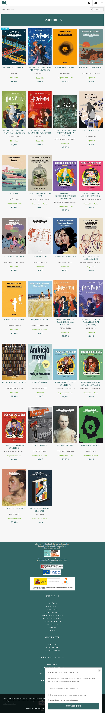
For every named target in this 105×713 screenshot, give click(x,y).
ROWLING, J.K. (39, 73)
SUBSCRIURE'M (73, 706)
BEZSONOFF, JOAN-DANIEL (14, 262)
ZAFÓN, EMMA (14, 199)
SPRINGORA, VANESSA (65, 451)
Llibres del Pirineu (52, 615)
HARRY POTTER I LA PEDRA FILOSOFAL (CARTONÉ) (91, 322)
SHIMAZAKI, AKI (90, 136)
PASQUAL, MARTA (14, 325)
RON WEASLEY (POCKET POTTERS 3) (65, 383)
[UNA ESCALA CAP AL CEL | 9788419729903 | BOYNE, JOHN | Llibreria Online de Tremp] (91, 424)
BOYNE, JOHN (91, 451)
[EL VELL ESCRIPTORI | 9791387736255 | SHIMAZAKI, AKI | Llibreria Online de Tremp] (91, 109)
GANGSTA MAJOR (40, 445)
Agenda (52, 627)
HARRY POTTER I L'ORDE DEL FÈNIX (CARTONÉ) (40, 68)
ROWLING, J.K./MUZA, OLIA (65, 388)
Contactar (52, 647)
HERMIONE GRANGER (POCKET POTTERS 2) (90, 383)
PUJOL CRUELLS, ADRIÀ (91, 73)
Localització (52, 650)
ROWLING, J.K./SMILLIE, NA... (14, 451)
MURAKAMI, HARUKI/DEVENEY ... (65, 139)
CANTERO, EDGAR (39, 451)
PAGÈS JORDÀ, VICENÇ (14, 388)
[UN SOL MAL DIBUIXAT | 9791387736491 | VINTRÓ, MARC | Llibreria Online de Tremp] (65, 46)
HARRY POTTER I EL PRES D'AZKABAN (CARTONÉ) (14, 131)
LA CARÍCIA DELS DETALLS (14, 382)
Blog (52, 630)
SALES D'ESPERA (39, 256)
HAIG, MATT (14, 73)
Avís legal (52, 665)
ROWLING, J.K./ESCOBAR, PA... (65, 202)
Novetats (52, 609)
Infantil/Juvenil (52, 618)
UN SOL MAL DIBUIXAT (65, 67)
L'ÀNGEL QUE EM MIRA (14, 319)
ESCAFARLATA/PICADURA (91, 67)
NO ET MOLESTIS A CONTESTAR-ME (90, 257)
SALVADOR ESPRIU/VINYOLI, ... (91, 262)
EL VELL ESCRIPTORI (91, 130)
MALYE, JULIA (14, 514)
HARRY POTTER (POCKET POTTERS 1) (14, 446)
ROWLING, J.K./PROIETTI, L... (90, 388)
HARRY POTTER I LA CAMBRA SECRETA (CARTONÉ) (65, 322)
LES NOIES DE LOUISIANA (14, 508)
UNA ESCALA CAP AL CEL (91, 445)
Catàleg (52, 603)
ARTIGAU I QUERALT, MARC (40, 199)
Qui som (52, 644)
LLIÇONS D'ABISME (39, 319)
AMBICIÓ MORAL (39, 382)
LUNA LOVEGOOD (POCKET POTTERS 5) (90, 194)
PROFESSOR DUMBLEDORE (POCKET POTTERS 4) (65, 196)
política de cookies (9, 704)
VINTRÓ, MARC (65, 73)
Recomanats (52, 606)
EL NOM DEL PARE (65, 445)
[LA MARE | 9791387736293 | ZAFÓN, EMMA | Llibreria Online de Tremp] (14, 172)
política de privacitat (79, 695)
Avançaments (52, 612)
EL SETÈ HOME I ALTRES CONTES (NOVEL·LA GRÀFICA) (65, 133)
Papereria (52, 624)
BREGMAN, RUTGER (39, 388)
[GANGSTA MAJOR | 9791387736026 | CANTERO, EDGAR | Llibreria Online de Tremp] (40, 424)
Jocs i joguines (52, 621)
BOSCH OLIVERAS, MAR (39, 325)
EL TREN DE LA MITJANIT (14, 67)
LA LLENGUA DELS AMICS (14, 256)
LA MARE (14, 193)
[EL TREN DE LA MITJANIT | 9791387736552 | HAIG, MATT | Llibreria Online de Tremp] (14, 46)
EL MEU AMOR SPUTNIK (65, 256)
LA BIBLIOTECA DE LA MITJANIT (39, 509)
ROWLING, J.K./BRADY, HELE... (91, 199)
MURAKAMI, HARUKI (65, 262)
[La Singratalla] (4, 3)
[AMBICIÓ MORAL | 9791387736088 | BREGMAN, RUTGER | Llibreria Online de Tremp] (40, 361)
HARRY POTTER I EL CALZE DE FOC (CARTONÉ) (39, 131)
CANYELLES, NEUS (39, 262)
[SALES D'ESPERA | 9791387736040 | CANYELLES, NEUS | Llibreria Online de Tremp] (40, 235)
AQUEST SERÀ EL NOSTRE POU (39, 194)
